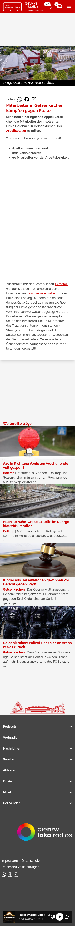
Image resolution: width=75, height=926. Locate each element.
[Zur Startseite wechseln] (12, 7)
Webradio (10, 737)
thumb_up (66, 916)
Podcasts (10, 726)
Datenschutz (31, 861)
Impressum (10, 861)
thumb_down (52, 916)
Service (8, 759)
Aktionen (10, 770)
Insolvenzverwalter (42, 293)
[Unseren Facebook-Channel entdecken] (10, 874)
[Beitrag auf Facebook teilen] (26, 99)
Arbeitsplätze (16, 131)
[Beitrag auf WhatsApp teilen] (20, 99)
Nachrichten (12, 748)
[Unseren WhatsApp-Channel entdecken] (4, 874)
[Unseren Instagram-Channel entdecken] (16, 874)
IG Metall (61, 284)
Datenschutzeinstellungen (20, 867)
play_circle (59, 916)
